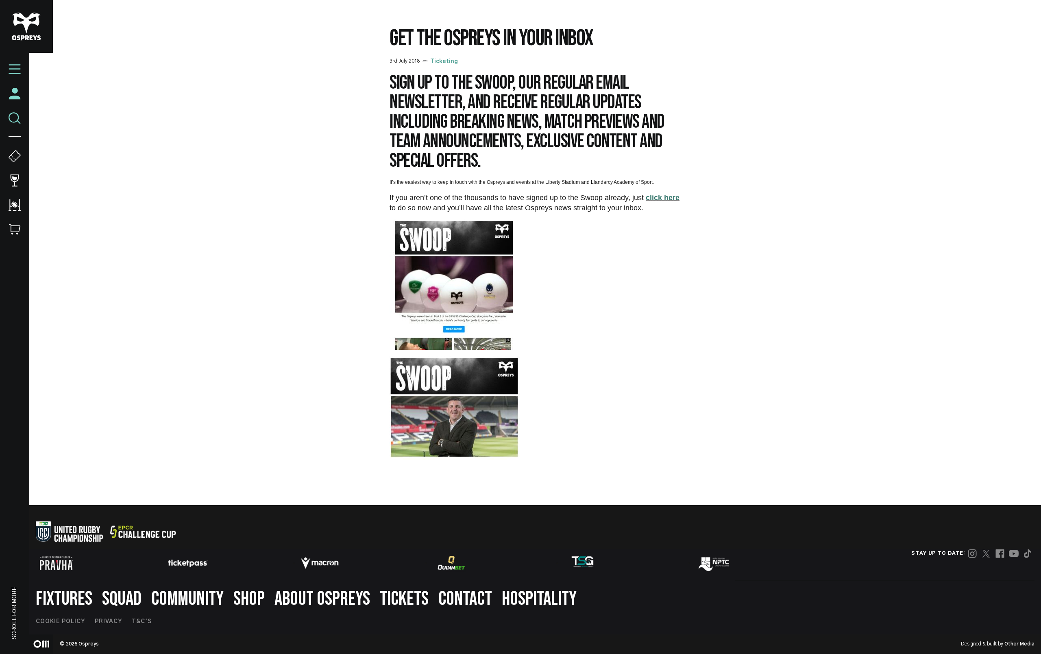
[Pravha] (56, 563)
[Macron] (319, 563)
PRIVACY (108, 621)
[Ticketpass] (188, 563)
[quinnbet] (451, 563)
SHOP (249, 598)
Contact (465, 598)
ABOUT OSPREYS (322, 598)
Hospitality (539, 598)
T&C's (142, 621)
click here (662, 198)
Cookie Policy (60, 621)
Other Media (1019, 643)
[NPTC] (714, 563)
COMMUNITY (187, 598)
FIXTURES (64, 598)
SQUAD (122, 598)
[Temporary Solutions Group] (582, 563)
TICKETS (404, 598)
